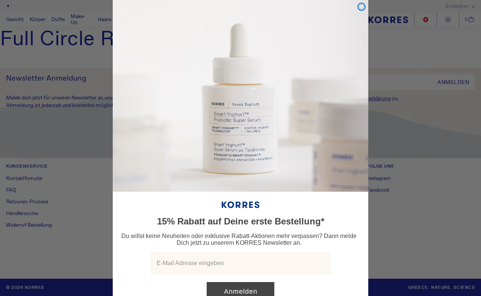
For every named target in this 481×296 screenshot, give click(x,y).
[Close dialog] (361, 7)
